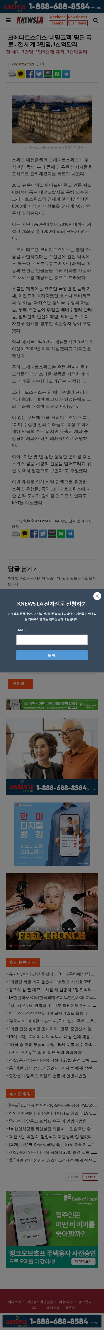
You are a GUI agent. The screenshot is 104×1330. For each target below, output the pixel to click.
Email (21, 630)
